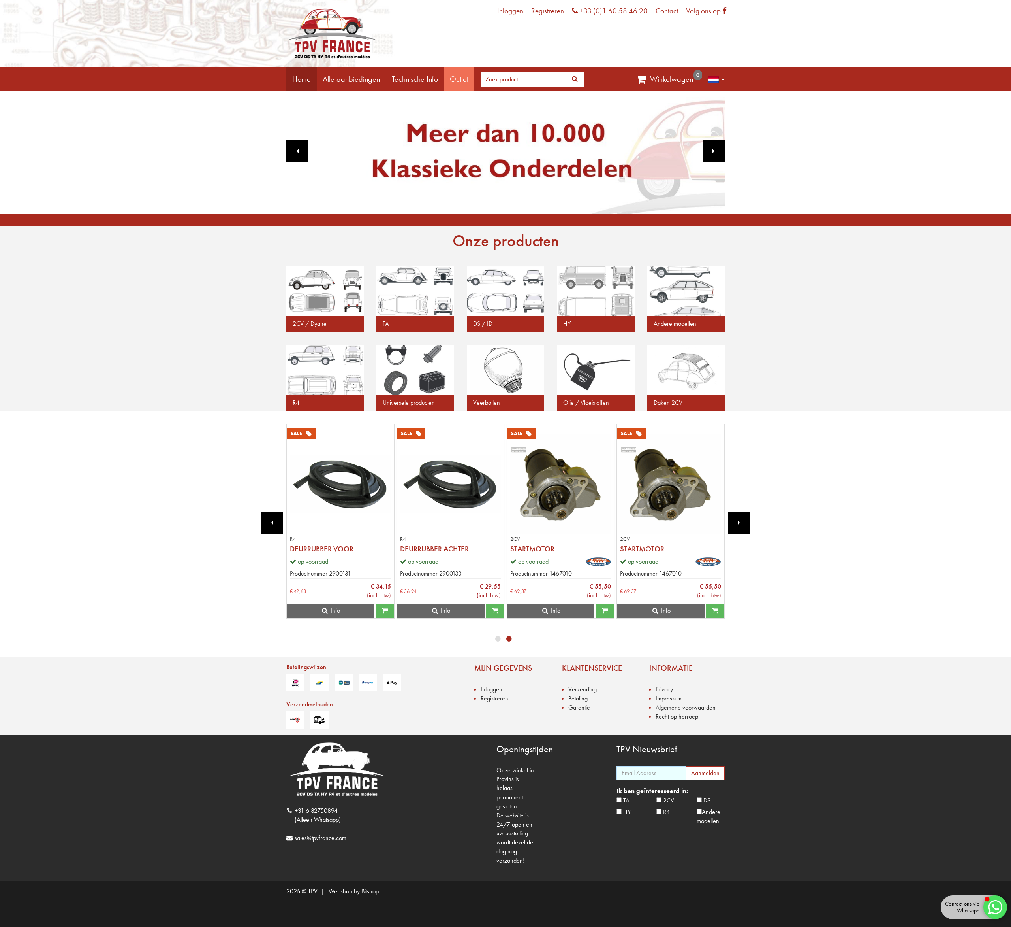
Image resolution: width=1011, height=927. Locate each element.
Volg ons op (708, 10)
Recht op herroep (677, 716)
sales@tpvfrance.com (320, 838)
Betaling (578, 698)
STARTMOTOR (532, 549)
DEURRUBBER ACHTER (434, 549)
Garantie (579, 707)
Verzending (582, 689)
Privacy (664, 689)
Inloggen (510, 10)
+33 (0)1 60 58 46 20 (612, 10)
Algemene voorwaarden (686, 707)
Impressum (669, 698)
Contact (667, 10)
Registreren (547, 10)
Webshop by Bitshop (354, 891)
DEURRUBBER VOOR (321, 549)
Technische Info (415, 79)
